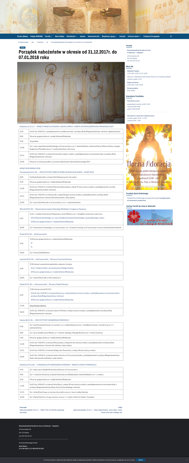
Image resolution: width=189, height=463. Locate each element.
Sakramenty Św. (93, 36)
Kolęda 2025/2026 (36, 36)
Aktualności (71, 36)
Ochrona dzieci (133, 36)
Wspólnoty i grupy (108, 36)
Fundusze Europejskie (151, 36)
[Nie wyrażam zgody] (187, 460)
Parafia (47, 36)
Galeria (82, 36)
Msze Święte (59, 36)
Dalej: (97, 409)
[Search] (170, 36)
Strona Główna (22, 36)
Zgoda (141, 460)
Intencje (23, 47)
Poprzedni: (42, 409)
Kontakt (122, 36)
